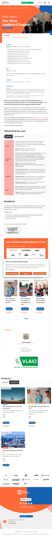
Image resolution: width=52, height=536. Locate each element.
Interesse (32, 425)
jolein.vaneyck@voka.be (39, 117)
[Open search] (45, 2)
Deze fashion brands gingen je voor (23, 37)
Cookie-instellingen (40, 273)
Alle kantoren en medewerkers (26, 506)
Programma (8, 136)
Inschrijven (6, 425)
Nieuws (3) (5, 382)
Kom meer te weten (10, 269)
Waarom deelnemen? (19, 136)
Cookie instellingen (34, 534)
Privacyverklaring (20, 534)
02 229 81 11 (12, 521)
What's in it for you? (7, 37)
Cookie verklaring (27, 534)
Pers (22, 531)
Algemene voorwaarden (12, 534)
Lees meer (9, 312)
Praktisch (14, 37)
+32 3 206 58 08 (25, 347)
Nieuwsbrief (26, 531)
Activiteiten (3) (14, 382)
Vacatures (31, 531)
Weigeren (25, 273)
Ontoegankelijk (17, 531)
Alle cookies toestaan (12, 273)
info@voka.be (13, 523)
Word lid (35, 531)
